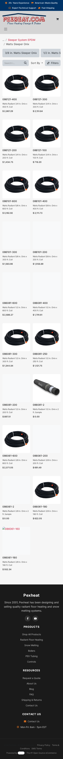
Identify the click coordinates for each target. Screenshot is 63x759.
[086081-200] (16, 388)
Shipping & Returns (31, 699)
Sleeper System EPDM (21, 39)
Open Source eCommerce (45, 753)
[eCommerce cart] (57, 19)
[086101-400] (47, 184)
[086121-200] (16, 134)
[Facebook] (28, 618)
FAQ (31, 694)
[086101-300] (16, 235)
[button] (36, 63)
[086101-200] (47, 235)
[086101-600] (16, 184)
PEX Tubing (32, 656)
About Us (31, 683)
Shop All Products (31, 634)
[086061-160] (16, 541)
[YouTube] (35, 618)
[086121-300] (47, 83)
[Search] (25, 63)
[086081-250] (47, 337)
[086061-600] (16, 439)
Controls (31, 661)
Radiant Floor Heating (31, 639)
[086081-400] (47, 286)
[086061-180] (47, 490)
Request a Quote (31, 678)
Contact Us (31, 705)
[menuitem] (20, 53)
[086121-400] (16, 83)
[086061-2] (16, 490)
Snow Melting (31, 645)
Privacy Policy (43, 745)
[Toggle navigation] (5, 29)
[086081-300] (16, 337)
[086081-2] (47, 388)
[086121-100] (47, 134)
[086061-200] (47, 439)
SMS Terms (37, 748)
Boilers (31, 650)
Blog (31, 689)
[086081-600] (16, 286)
